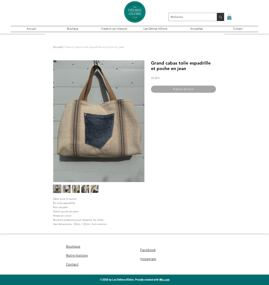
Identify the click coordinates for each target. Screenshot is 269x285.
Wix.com (164, 279)
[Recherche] (220, 17)
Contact (72, 264)
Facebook (148, 250)
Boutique (73, 246)
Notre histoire (77, 255)
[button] (229, 17)
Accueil (58, 47)
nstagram (148, 258)
